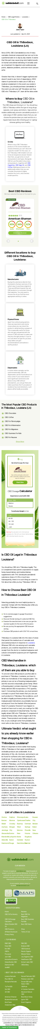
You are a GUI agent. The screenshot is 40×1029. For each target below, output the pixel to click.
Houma (27, 833)
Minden (35, 824)
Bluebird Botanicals (11, 999)
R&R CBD (8, 943)
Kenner (4, 820)
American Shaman (20, 233)
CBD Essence (25, 949)
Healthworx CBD (26, 959)
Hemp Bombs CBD (11, 962)
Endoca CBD (25, 946)
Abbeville (5, 840)
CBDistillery (25, 965)
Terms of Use (25, 932)
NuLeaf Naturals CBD (28, 976)
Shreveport (21, 817)
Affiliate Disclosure (11, 932)
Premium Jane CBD (27, 979)
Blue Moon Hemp (26, 997)
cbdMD (7, 967)
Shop (23, 929)
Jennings (5, 830)
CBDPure (24, 986)
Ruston (27, 840)
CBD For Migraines (11, 429)
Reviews (24, 911)
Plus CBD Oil (9, 979)
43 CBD (7, 992)
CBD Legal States (14, 17)
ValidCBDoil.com (21, 871)
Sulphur (12, 817)
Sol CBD (7, 989)
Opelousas (21, 820)
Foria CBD (8, 946)
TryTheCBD (8, 986)
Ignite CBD (24, 999)
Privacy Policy (9, 934)
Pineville (28, 830)
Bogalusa (28, 837)
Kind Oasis (8, 1002)
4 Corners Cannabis (27, 989)
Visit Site (20, 482)
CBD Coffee (9, 417)
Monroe (12, 820)
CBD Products (9, 929)
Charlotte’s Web (10, 1005)
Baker (35, 827)
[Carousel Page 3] (21, 241)
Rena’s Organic (26, 951)
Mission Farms (25, 954)
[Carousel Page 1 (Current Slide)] (18, 241)
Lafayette (13, 837)
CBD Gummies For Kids (13, 433)
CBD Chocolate (10, 413)
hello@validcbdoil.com (22, 885)
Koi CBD (7, 949)
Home (3, 17)
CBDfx (7, 951)
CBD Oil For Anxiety (11, 914)
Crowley (12, 824)
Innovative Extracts (11, 959)
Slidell (4, 824)
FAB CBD (24, 943)
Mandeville (5, 837)
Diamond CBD (9, 965)
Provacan (8, 954)
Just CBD (8, 957)
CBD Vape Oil (19, 165)
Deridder (20, 840)
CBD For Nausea (11, 437)
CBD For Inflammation (13, 425)
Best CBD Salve (26, 924)
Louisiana (25, 17)
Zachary (5, 827)
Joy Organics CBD (27, 957)
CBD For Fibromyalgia (12, 421)
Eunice (11, 833)
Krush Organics (26, 1002)
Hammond (5, 843)
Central (27, 843)
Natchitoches (22, 843)
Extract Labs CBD (27, 962)
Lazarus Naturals (10, 976)
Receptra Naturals (11, 981)
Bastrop (20, 824)
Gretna (4, 817)
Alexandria (5, 833)
